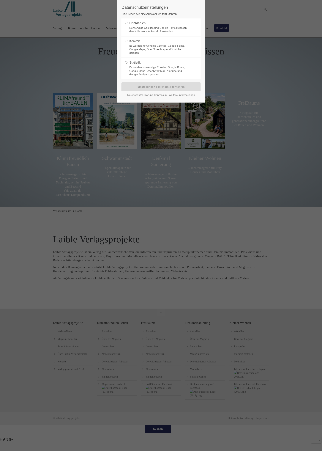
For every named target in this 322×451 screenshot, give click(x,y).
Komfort (157, 46)
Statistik (157, 68)
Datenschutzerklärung (140, 94)
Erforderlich (158, 27)
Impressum (161, 94)
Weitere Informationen (182, 94)
